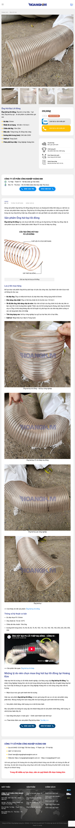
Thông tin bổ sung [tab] (17, 203)
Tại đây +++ (45, 720)
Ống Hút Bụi (13, 12)
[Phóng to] (4, 84)
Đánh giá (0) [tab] (30, 203)
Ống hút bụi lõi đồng (33, 609)
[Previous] (5, 50)
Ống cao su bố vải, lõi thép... (33, 803)
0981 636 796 (12, 798)
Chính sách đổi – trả (51, 801)
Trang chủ (4, 12)
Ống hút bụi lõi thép (27, 668)
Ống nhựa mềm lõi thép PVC (33, 798)
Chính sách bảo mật (51, 793)
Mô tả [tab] (6, 203)
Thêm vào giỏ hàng (54, 115)
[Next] (69, 50)
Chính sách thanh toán (52, 804)
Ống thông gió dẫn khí (33, 807)
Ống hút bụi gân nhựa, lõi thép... (34, 793)
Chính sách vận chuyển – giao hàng (53, 797)
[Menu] (2, 4)
